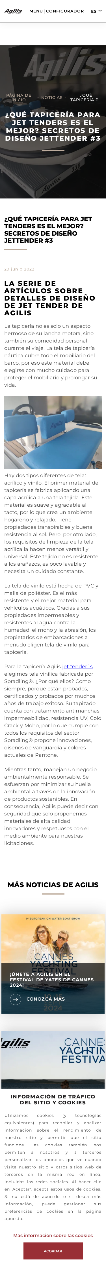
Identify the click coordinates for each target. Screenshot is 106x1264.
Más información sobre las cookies (53, 1235)
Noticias (52, 97)
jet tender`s (77, 666)
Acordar (53, 1251)
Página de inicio (18, 97)
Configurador (65, 11)
